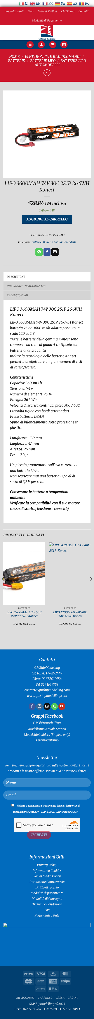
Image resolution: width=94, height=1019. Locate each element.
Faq (47, 910)
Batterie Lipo (43, 60)
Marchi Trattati (47, 11)
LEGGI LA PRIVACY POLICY (63, 811)
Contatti (83, 11)
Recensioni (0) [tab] (17, 295)
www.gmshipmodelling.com (47, 696)
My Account (25, 997)
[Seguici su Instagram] (39, 706)
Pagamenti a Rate (47, 915)
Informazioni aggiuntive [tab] (26, 286)
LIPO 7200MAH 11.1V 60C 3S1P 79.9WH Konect (24, 614)
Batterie (16, 60)
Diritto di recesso (47, 887)
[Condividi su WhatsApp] (39, 252)
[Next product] (47, 72)
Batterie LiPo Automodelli (59, 242)
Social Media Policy (47, 876)
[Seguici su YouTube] (61, 706)
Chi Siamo (67, 11)
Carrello (45, 997)
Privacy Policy (47, 865)
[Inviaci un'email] (47, 706)
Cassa (60, 997)
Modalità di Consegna (47, 899)
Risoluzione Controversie (47, 882)
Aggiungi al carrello (47, 219)
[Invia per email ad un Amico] (55, 252)
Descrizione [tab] (16, 276)
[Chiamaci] (54, 706)
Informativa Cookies (47, 871)
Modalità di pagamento (47, 893)
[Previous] (3, 588)
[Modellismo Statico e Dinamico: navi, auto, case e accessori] (47, 32)
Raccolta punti (14, 11)
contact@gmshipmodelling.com (47, 690)
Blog (30, 11)
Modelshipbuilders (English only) (47, 735)
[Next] (90, 588)
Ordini (73, 997)
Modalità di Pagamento (47, 20)
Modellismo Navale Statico (47, 729)
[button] (30, 44)
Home (14, 56)
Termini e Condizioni (47, 904)
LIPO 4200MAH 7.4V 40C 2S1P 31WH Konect (70, 614)
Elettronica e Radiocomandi (52, 56)
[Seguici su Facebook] (32, 706)
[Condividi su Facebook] (47, 252)
